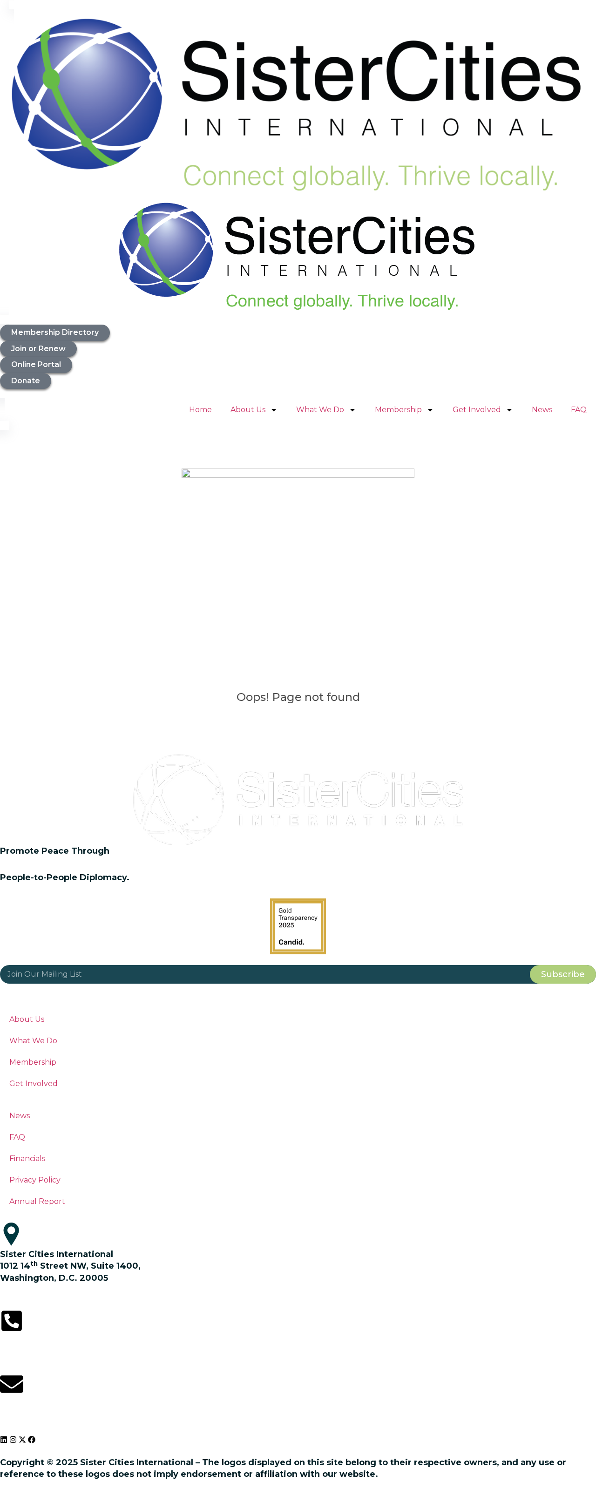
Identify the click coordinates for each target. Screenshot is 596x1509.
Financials (27, 1158)
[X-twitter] (22, 1439)
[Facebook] (31, 1439)
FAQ (579, 409)
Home (200, 409)
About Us (247, 409)
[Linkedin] (3, 1439)
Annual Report (37, 1201)
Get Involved (477, 409)
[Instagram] (13, 1439)
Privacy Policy (35, 1180)
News (542, 409)
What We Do (320, 409)
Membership (398, 409)
